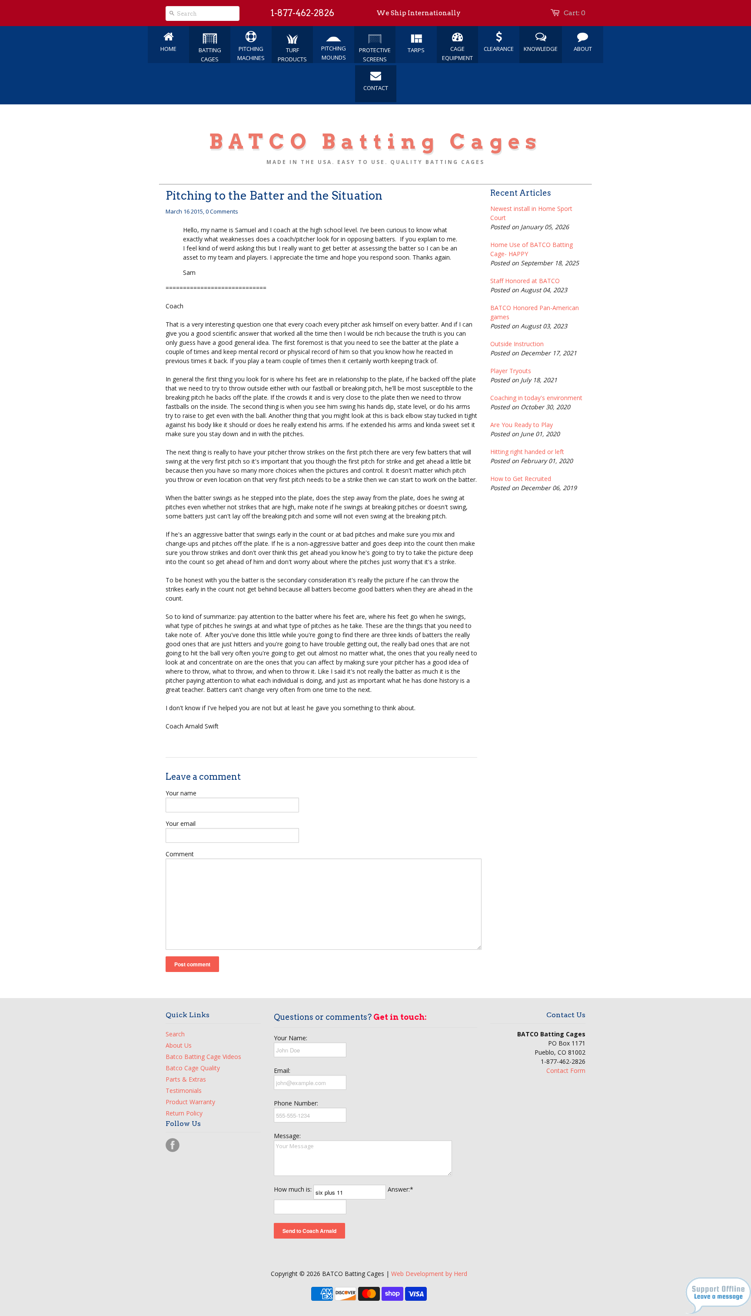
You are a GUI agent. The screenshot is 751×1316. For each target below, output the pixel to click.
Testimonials (184, 1090)
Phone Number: (296, 1103)
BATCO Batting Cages (375, 141)
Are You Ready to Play (521, 425)
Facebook (172, 1145)
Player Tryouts (510, 371)
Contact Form (565, 1070)
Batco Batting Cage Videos (203, 1056)
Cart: (574, 13)
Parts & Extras (186, 1079)
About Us (179, 1045)
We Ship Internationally (418, 13)
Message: (287, 1136)
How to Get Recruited (520, 478)
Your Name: (290, 1038)
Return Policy (184, 1113)
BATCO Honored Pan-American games (534, 312)
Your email (181, 823)
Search (175, 1034)
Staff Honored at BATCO (525, 281)
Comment (180, 854)
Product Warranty (190, 1102)
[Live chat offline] (718, 1311)
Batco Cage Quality (193, 1068)
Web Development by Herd (429, 1273)
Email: (282, 1070)
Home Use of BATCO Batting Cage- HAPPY (531, 249)
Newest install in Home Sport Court (531, 213)
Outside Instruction (517, 344)
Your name (181, 793)
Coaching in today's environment (536, 398)
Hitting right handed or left (527, 452)
